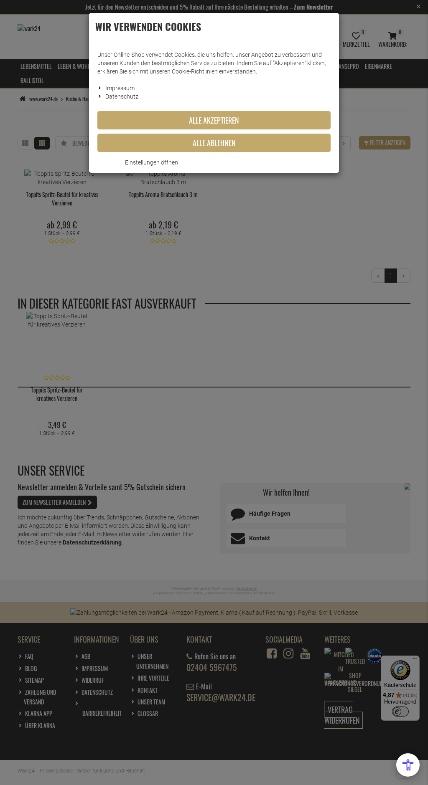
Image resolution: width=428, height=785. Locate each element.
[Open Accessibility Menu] (408, 765)
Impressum (120, 88)
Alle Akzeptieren (214, 120)
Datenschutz (121, 96)
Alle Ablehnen (214, 142)
